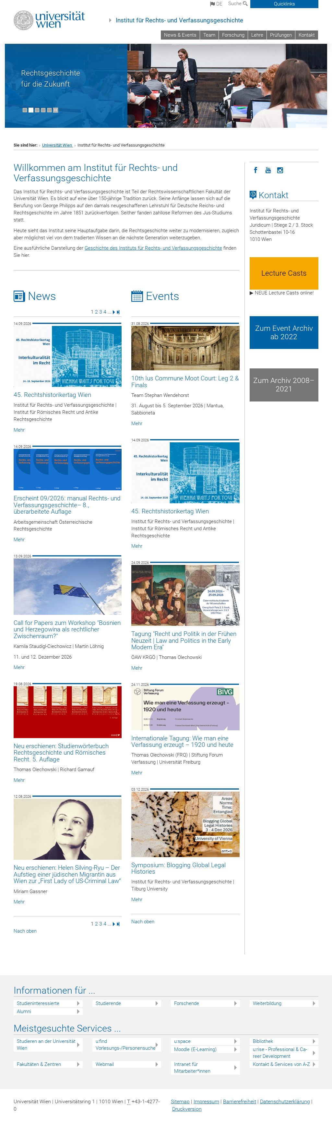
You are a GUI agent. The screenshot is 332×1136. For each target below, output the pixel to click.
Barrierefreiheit (239, 1101)
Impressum (206, 1101)
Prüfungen (281, 35)
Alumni (24, 1011)
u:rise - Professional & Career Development (280, 1052)
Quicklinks (284, 4)
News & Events (180, 35)
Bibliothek (263, 1041)
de (218, 4)
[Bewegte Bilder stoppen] (55, 110)
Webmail (105, 1064)
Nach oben (25, 931)
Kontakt (307, 35)
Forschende (186, 1003)
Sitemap (180, 1101)
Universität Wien (57, 145)
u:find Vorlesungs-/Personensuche (126, 1044)
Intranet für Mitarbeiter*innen (192, 1067)
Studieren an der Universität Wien (46, 1044)
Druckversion (187, 1109)
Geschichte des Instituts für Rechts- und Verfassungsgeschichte (153, 248)
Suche (235, 3)
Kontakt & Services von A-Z (281, 1064)
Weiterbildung (267, 1003)
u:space (182, 1041)
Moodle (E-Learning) (195, 1049)
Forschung (233, 35)
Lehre (257, 35)
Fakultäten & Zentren (39, 1064)
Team (209, 35)
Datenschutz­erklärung (285, 1101)
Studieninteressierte (38, 1003)
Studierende (108, 1003)
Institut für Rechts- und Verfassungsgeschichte (179, 20)
